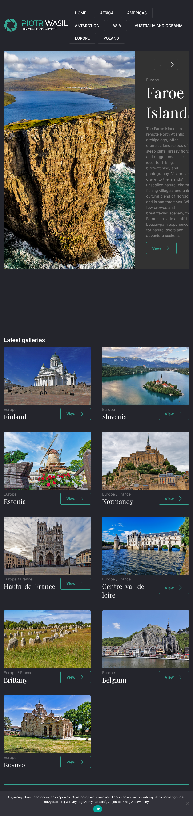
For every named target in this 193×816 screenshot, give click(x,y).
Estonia (15, 501)
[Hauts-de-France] (47, 573)
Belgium (114, 679)
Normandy (117, 501)
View (156, 208)
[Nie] (187, 803)
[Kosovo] (47, 751)
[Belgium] (145, 667)
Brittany (16, 679)
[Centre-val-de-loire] (145, 573)
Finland (15, 416)
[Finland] (47, 403)
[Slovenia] (145, 403)
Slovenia (114, 416)
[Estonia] (47, 488)
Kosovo (14, 764)
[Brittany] (47, 667)
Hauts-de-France (29, 586)
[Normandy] (145, 488)
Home (80, 13)
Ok (98, 809)
